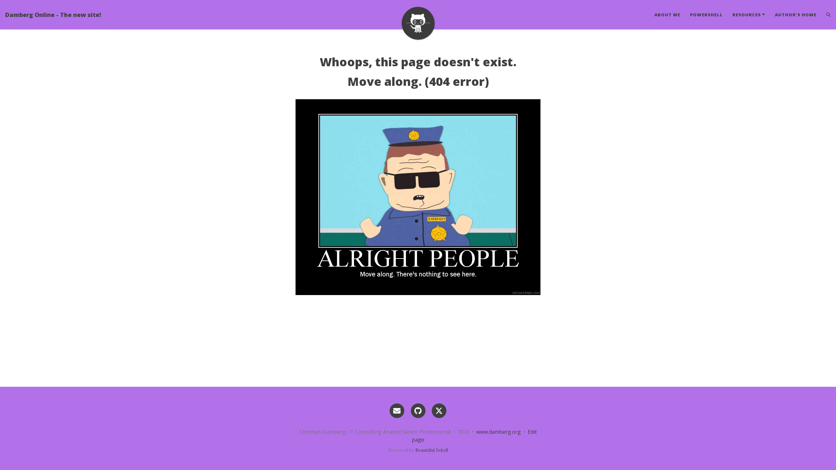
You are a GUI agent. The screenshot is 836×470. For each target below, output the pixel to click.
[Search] (826, 15)
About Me (667, 15)
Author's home (795, 15)
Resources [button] (746, 15)
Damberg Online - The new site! (53, 15)
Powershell (706, 15)
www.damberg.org (498, 431)
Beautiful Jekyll (431, 450)
